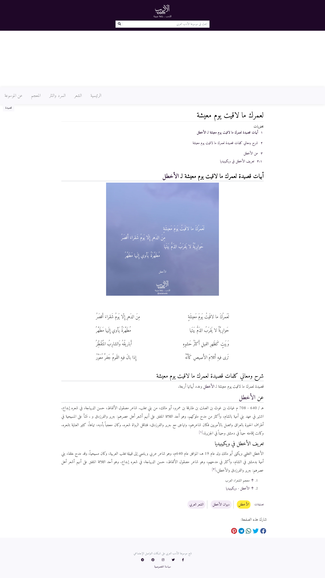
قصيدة (8, 107)
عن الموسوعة (13, 96)
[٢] (214, 469)
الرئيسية (95, 96)
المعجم (36, 96)
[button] (183, 560)
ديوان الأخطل (221, 504)
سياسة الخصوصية (162, 566)
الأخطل (170, 176)
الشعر (78, 96)
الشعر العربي (196, 504)
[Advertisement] (162, 59)
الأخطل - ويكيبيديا (238, 488)
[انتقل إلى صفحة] (119, 24)
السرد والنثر (57, 96)
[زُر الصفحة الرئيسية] (162, 11)
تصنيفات (259, 504)
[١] (201, 432)
